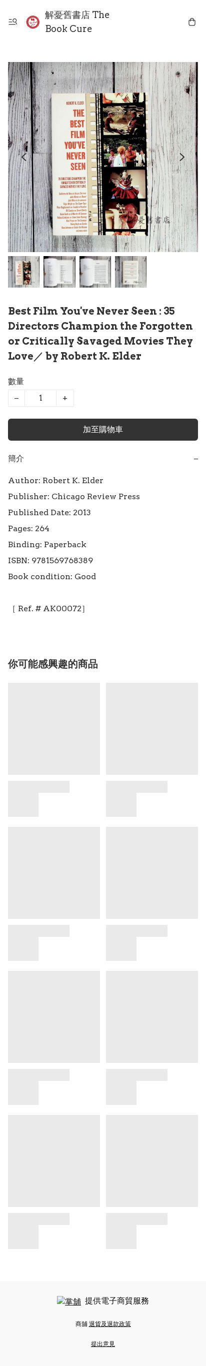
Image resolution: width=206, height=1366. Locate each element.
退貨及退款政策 (110, 1323)
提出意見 (103, 1343)
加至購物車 (103, 429)
